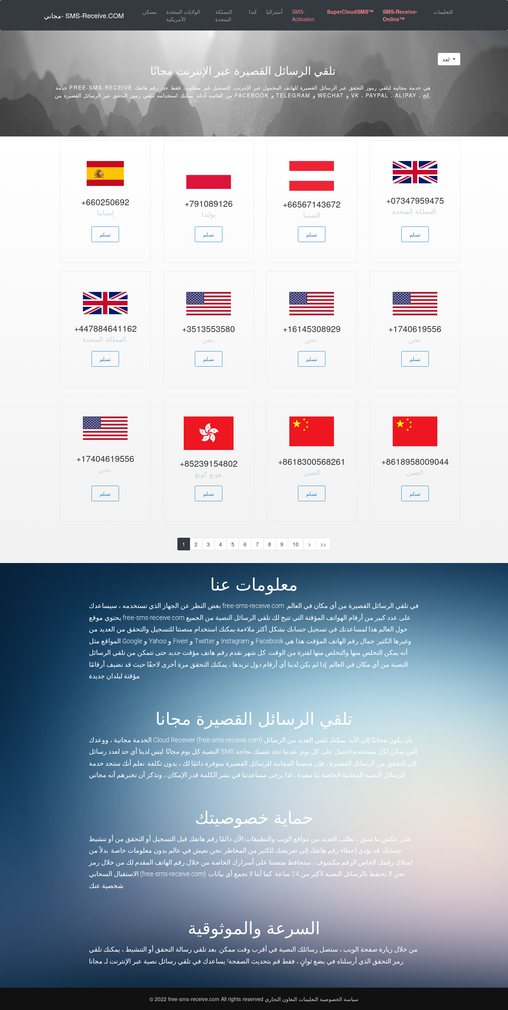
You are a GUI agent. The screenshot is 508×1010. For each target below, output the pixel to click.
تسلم (105, 234)
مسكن (149, 11)
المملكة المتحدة (223, 15)
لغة (447, 59)
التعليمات (443, 11)
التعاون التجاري (281, 999)
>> (323, 544)
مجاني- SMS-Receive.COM (84, 15)
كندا (253, 11)
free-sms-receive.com (194, 999)
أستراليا (274, 11)
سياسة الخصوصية (339, 999)
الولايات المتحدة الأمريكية (183, 15)
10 (296, 544)
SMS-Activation (303, 15)
